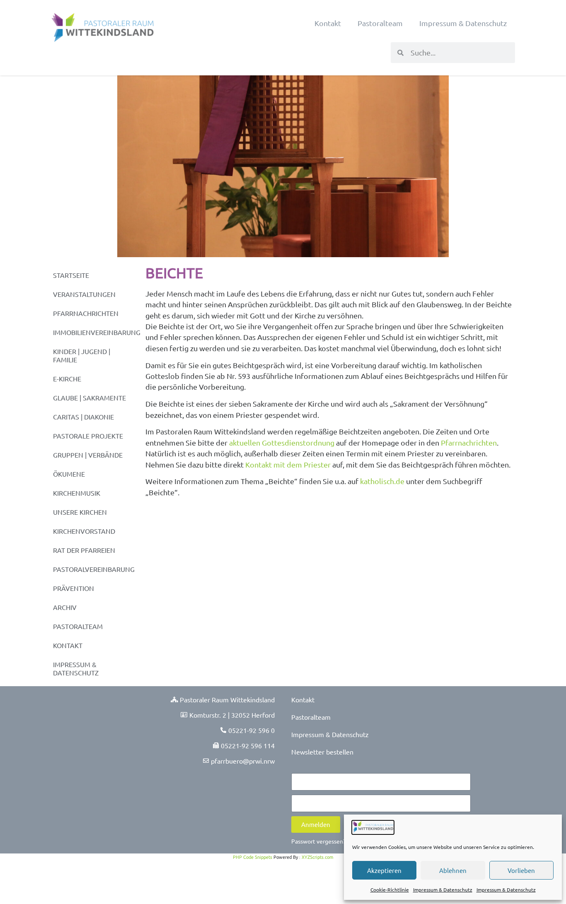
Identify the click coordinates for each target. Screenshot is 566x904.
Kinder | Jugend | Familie (81, 355)
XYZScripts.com (317, 856)
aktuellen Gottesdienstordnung (281, 442)
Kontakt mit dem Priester (288, 464)
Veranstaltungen (84, 294)
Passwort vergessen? (318, 841)
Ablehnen (453, 870)
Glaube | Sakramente (89, 397)
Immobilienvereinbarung (95, 332)
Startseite (71, 275)
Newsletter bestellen (322, 751)
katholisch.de (382, 481)
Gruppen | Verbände (88, 455)
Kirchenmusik (76, 493)
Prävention (73, 588)
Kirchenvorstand (84, 531)
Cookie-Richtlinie (389, 889)
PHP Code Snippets (252, 856)
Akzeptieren (384, 870)
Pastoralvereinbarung (94, 569)
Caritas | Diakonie (83, 416)
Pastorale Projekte (88, 436)
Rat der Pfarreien (84, 550)
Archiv (65, 607)
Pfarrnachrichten (86, 313)
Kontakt (327, 23)
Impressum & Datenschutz (442, 889)
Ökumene (69, 474)
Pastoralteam (380, 23)
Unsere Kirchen (80, 512)
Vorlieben (521, 870)
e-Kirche (67, 378)
